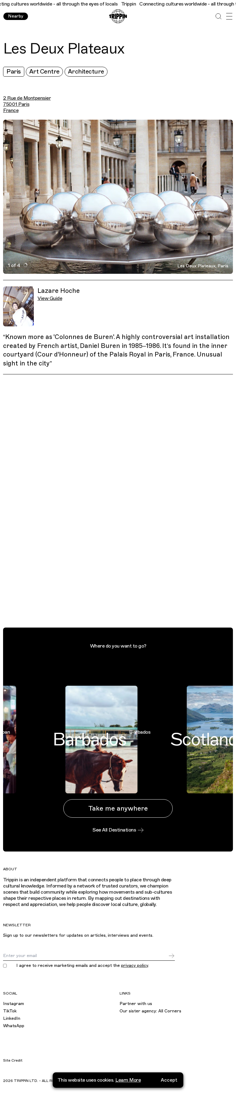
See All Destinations (114, 830)
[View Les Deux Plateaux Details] (121, 502)
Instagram (13, 1003)
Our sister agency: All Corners (150, 1011)
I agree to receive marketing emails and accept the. (82, 965)
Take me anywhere (118, 808)
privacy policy (134, 965)
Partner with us (136, 1003)
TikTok (10, 1011)
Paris (13, 71)
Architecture (86, 71)
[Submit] (171, 955)
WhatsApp (13, 1025)
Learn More (128, 1080)
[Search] (218, 16)
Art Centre (44, 71)
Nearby (15, 16)
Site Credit (12, 1060)
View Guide (49, 298)
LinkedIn (11, 1018)
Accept (169, 1080)
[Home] (118, 16)
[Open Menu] (229, 16)
